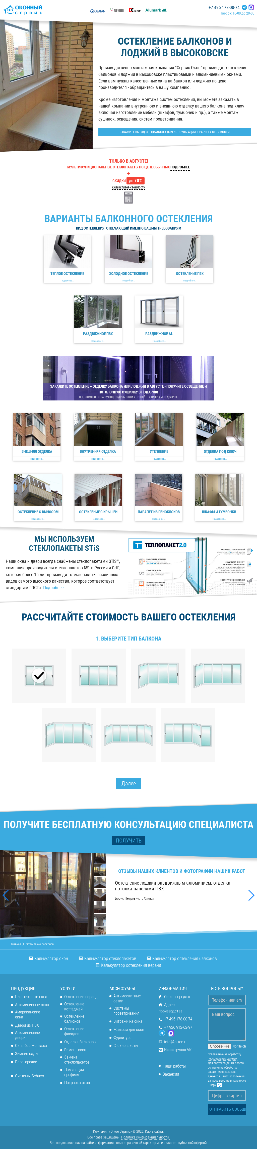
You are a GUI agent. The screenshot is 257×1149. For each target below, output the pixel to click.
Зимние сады (26, 1053)
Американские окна (27, 1014)
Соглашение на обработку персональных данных (224, 1056)
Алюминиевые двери (27, 1035)
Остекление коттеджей (74, 1006)
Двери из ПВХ (27, 1025)
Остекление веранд (81, 996)
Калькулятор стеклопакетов (110, 958)
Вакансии (171, 1074)
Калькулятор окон (51, 958)
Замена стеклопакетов (77, 1060)
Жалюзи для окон (128, 1029)
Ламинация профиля (74, 1072)
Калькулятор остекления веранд (131, 965)
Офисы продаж (177, 996)
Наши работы (174, 1066)
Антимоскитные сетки (127, 998)
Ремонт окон (75, 1050)
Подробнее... (55, 587)
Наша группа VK (177, 1050)
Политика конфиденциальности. (145, 1137)
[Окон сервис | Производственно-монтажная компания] (36, 10)
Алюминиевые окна (32, 1004)
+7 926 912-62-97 (178, 1027)
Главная (16, 944)
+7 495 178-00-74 (224, 7)
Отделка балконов (80, 1041)
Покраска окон (77, 1082)
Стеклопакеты (125, 1045)
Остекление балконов (74, 1019)
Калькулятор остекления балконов (184, 958)
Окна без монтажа (31, 1045)
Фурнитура (122, 1037)
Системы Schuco (29, 1076)
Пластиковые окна (31, 996)
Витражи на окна (127, 1021)
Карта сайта (154, 1131)
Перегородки (26, 1062)
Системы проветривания (126, 1011)
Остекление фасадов (74, 1031)
